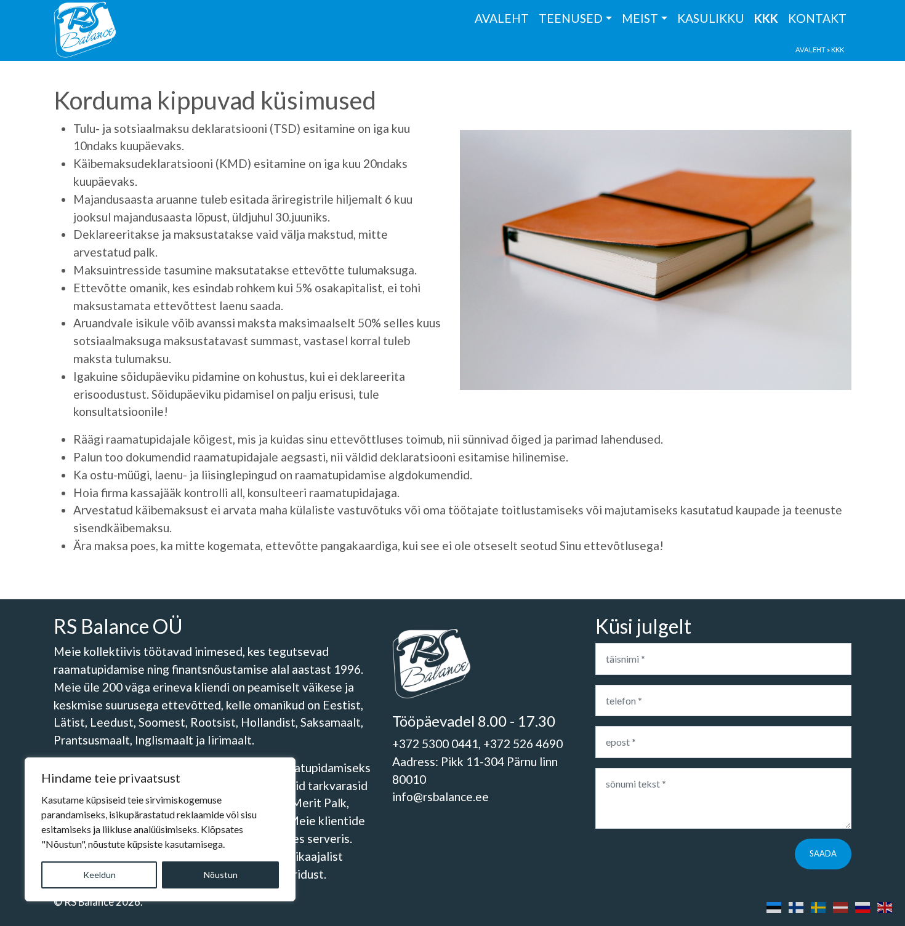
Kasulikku (710, 18)
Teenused (571, 18)
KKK (766, 18)
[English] (885, 906)
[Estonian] (774, 906)
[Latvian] (840, 906)
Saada (823, 853)
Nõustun (221, 874)
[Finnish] (796, 906)
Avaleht (502, 18)
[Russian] (862, 906)
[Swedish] (818, 906)
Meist (640, 18)
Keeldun (99, 874)
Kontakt (817, 18)
